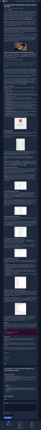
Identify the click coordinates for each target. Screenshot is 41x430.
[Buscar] (15, 1)
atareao (13, 8)
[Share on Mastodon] (9, 9)
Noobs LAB (7, 356)
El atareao (9, 385)
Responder (8, 392)
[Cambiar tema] (38, 1)
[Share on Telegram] (11, 9)
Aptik (6, 354)
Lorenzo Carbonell (8, 423)
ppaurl (12, 325)
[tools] (36, 1)
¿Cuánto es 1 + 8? (7, 413)
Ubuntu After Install (27, 34)
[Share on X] (8, 9)
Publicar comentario (8, 417)
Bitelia (6, 359)
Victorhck (6, 360)
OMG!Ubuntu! (7, 357)
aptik (23, 325)
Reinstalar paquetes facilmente (14, 37)
